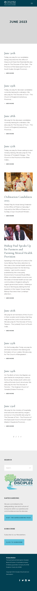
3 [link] (18, 437)
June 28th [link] (9, 116)
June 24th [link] (9, 371)
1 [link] (13, 437)
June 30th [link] (9, 53)
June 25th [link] (9, 343)
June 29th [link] (9, 85)
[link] (10, 3)
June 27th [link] (9, 146)
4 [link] (20, 437)
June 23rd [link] (9, 406)
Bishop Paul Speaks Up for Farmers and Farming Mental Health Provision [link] (18, 251)
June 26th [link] (9, 310)
